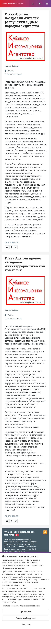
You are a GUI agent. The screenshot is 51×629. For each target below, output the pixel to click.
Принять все (25, 611)
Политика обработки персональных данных (20, 606)
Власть (10, 71)
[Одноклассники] (11, 247)
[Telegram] (16, 247)
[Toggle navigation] (47, 3)
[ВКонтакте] (7, 247)
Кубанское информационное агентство (12, 3)
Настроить (25, 624)
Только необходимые (25, 618)
